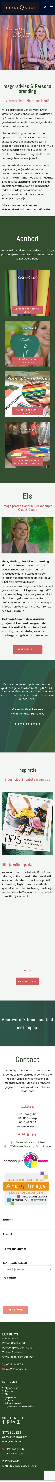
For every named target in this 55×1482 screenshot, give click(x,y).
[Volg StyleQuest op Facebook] (4, 1422)
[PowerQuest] (27, 344)
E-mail (8, 1234)
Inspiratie (10, 1397)
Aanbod (9, 1391)
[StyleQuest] (20, 7)
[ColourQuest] (27, 293)
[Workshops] (27, 445)
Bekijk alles (27, 981)
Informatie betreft (15, 1263)
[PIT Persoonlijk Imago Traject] (27, 394)
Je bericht (10, 1277)
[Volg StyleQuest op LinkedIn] (13, 1422)
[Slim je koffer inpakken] (27, 823)
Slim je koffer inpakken (18, 864)
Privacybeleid (13, 1403)
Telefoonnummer (14, 1249)
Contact (10, 1400)
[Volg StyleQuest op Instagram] (19, 1422)
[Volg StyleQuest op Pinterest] (9, 1422)
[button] (45, 7)
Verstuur (15, 1309)
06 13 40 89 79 (14, 1364)
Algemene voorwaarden (19, 1406)
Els (6, 1394)
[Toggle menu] (51, 7)
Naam (8, 1219)
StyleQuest (11, 1388)
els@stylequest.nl (27, 1126)
